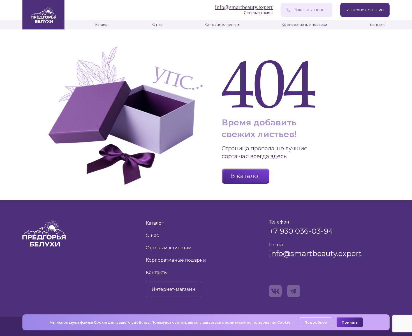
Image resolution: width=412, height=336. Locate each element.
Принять (350, 322)
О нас (157, 24)
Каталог (102, 24)
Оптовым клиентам (222, 24)
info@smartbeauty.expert (315, 253)
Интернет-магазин (365, 9)
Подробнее (315, 322)
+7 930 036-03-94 (301, 231)
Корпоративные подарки (304, 24)
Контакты (378, 24)
